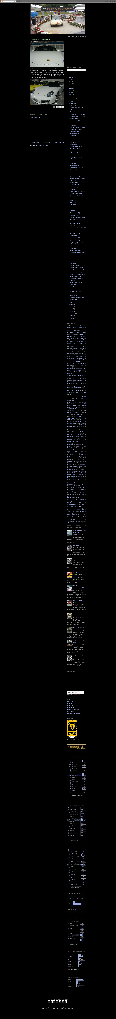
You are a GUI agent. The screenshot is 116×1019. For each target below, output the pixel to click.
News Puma (71, 449)
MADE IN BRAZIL (80, 436)
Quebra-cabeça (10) (75, 265)
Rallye (71, 501)
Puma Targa (70, 491)
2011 (70, 90)
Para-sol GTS (73, 169)
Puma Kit (78, 487)
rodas (84, 508)
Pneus (77, 469)
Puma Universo (71, 707)
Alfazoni (70, 330)
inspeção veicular (79, 421)
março (72, 311)
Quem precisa (71, 499)
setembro (72, 103)
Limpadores (83, 429)
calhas (84, 344)
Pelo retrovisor (71, 463)
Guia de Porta (81, 418)
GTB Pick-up (83, 407)
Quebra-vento (83, 497)
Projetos (69, 474)
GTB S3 (69, 410)
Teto (83, 518)
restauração (80, 506)
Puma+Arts (73, 163)
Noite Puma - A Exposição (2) (77, 269)
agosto (72, 105)
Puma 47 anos (71, 476)
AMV (78, 332)
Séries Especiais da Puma (72, 511)
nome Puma (78, 449)
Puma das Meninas (79, 482)
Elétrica (74, 375)
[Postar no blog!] (58, 107)
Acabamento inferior (75, 325)
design (69, 367)
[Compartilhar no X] (59, 107)
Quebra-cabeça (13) (75, 176)
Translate (79, 694)
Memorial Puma (80, 439)
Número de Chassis (78, 451)
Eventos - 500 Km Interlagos (77, 297)
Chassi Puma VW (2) (77, 614)
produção (81, 472)
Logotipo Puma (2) (74, 142)
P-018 (78, 456)
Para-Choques (82, 459)
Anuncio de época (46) (75, 133)
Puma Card (73, 125)
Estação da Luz (77, 383)
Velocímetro (78, 521)
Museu (79, 448)
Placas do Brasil (71, 467)
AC (68, 325)
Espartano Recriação (72, 381)
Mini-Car (76, 443)
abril (71, 309)
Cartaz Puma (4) (74, 295)
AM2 (80, 330)
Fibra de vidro (83, 394)
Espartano (80, 380)
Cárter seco (74, 353)
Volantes (80, 522)
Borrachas (69, 343)
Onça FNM (69, 454)
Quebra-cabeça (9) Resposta (77, 267)
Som (68, 514)
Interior (76, 423)
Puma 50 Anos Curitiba (73, 477)
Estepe (84, 383)
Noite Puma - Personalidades (77, 252)
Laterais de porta (80, 428)
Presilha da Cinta (72, 472)
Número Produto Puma (73, 453)
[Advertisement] (42, 129)
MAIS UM (69, 438)
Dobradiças (70, 373)
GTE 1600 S (79, 412)
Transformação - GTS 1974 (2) (77, 191)
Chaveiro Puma (79, 355)
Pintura (76, 464)
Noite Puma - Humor (75, 246)
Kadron (82, 424)
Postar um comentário (35, 117)
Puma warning (70, 492)
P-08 (77, 457)
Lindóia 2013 (81, 431)
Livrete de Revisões (71, 433)
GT (85, 404)
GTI (85, 414)
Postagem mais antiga (59, 142)
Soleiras (82, 513)
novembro (73, 99)
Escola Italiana (72, 380)
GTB (75, 407)
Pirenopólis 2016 (82, 464)
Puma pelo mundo (74, 112)
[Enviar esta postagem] (54, 106)
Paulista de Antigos (80, 461)
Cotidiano (69, 363)
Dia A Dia (79, 368)
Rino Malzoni (77, 508)
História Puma (71, 419)
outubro (72, 101)
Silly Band (75, 513)
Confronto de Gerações (72, 359)
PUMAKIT (84, 492)
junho (71, 304)
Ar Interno (83, 336)
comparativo (80, 358)
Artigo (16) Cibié (74, 215)
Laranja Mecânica (70, 428)
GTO (72, 416)
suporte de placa (82, 514)
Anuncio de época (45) (75, 144)
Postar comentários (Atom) (41, 145)
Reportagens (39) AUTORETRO (78, 227)
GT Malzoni (73, 405)
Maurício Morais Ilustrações (74, 713)
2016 (70, 79)
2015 (70, 81)
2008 (70, 318)
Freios (83, 400)
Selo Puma (81, 509)
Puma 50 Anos (80, 476)
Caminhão (72, 346)
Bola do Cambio (80, 341)
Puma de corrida (74, 118)
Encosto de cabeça (74, 376)
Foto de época (73, 140)
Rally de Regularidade (81, 499)
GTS (79, 416)
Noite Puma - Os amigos (76, 261)
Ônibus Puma (76, 454)
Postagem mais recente (36, 142)
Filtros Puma (77, 396)
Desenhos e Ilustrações (80, 365)
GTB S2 (71, 409)
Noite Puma (73, 287)
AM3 (85, 330)
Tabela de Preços (74, 516)
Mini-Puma (81, 443)
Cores (71, 362)
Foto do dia (73, 109)
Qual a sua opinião (78, 496)
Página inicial (47, 142)
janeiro (72, 315)
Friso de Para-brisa (72, 402)
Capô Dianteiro (82, 346)
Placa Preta (72, 466)
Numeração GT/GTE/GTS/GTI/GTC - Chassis (78, 587)
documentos (77, 373)
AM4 (71, 332)
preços (82, 471)
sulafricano (74, 514)
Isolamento (69, 424)
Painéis (69, 459)
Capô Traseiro (73, 348)
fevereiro (72, 313)
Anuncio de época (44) (75, 165)
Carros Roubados (77, 351)
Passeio (71, 461)
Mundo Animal (71, 448)
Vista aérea (73, 207)
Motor (74, 446)
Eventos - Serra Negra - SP (77, 107)
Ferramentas (75, 394)
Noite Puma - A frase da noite (77, 282)
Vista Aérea (73, 137)
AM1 (75, 330)
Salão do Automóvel (74, 509)
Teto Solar (70, 519)
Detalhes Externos (79, 366)
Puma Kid (72, 487)
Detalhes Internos (71, 368)
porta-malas (75, 471)
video (75, 522)
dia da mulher (77, 370)
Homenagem (83, 419)
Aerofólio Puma (82, 329)
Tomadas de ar (70, 521)
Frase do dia (77, 400)
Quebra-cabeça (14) (75, 120)
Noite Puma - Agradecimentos (77, 274)
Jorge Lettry (76, 424)
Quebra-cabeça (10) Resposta (77, 240)
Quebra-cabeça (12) (75, 213)
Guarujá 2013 (70, 418)
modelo (69, 446)
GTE (69, 412)
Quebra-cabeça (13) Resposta (77, 127)
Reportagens (72, 504)
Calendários (78, 344)
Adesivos (74, 329)
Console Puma (82, 359)
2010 (70, 92)
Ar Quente (71, 338)
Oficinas (82, 453)
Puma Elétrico (70, 484)
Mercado (81, 441)
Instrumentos (69, 423)
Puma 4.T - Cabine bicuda (76, 219)
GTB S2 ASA (80, 409)
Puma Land (70, 705)
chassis (71, 354)
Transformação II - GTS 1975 (77, 167)
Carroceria (79, 349)
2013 (70, 86)
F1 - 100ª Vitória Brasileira (76, 184)
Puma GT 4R (79, 484)
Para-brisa (76, 459)
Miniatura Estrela (71, 444)
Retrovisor (69, 508)
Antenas (75, 334)
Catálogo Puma (82, 353)
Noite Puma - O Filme (75, 276)
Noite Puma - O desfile (75, 250)
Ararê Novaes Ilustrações (73, 709)
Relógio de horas (74, 502)
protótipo (75, 474)
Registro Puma (80, 500)
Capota (82, 348)
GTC (81, 410)
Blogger (76, 37)
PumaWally (72, 494)
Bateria (71, 341)
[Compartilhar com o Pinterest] (63, 107)
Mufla (84, 446)
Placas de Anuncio (81, 466)
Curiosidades (73, 189)
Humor (71, 421)
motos (79, 446)
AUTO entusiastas (71, 711)
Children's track (78, 356)
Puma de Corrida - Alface (76, 193)
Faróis (77, 390)
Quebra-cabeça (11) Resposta (77, 217)
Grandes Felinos (78, 404)
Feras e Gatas (73, 155)
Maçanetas (70, 436)
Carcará (69, 349)
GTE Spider (76, 414)
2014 (70, 83)
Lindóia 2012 (72, 431)
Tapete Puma (78, 518)
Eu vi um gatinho (73, 385)
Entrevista (75, 378)
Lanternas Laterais (79, 426)
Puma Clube (70, 703)
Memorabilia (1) (74, 187)
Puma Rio (81, 489)
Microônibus (69, 443)
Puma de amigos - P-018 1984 (77, 146)
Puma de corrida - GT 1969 (76, 195)
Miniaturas (80, 444)
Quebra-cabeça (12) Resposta (77, 178)
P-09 (83, 457)
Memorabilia (70, 439)
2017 (70, 77)
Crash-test (75, 363)
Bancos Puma (82, 340)
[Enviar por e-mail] (56, 107)
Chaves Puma (70, 356)
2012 (70, 88)
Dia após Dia (73, 200)
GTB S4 (75, 410)
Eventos (77, 387)
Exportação (70, 390)
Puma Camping (80, 479)
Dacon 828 (72, 365)
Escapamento (83, 378)
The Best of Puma (79, 519)
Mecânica (82, 438)
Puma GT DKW (72, 486)
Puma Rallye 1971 (74, 123)
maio (71, 306)
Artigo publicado (81, 338)
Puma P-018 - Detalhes (76, 149)
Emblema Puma (82, 375)
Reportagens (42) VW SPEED (77, 114)
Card (74, 349)
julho (71, 302)
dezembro (73, 96)
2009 (70, 94)
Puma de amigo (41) (75, 299)
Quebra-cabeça (42, 108)
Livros (78, 433)
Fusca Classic (70, 701)
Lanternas (69, 426)
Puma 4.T (82, 474)
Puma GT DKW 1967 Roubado (77, 116)
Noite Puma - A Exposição (76, 272)
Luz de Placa (80, 434)
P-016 (73, 456)
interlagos (83, 423)
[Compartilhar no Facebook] (61, 107)
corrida (78, 362)
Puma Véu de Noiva (80, 491)
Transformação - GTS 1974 (76, 198)
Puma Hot (83, 486)
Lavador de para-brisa (72, 429)
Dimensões (81, 371)
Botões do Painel (78, 343)
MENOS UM (71, 441)
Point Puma (73, 135)
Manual (76, 438)
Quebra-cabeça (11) (75, 237)
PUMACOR (74, 572)
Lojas (74, 434)
